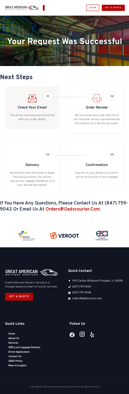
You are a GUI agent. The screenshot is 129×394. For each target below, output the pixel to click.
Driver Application (19, 352)
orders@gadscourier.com (73, 209)
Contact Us (15, 356)
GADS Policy (15, 361)
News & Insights (17, 365)
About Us (13, 338)
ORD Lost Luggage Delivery (24, 347)
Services (13, 343)
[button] (44, 8)
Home (11, 334)
